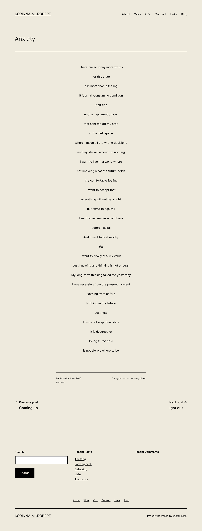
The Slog (80, 459)
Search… (20, 452)
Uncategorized (138, 378)
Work (137, 14)
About (126, 14)
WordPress (179, 515)
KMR (61, 382)
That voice (81, 479)
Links (173, 14)
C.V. (148, 14)
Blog (184, 14)
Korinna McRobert (33, 14)
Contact (160, 14)
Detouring (81, 469)
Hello (78, 474)
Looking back (83, 464)
